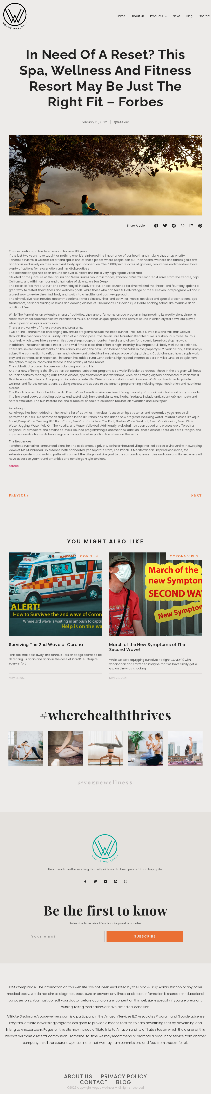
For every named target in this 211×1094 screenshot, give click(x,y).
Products (156, 16)
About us (137, 16)
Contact (205, 16)
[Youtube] (105, 881)
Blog (189, 16)
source (14, 466)
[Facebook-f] (85, 881)
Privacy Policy (124, 1077)
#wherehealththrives (106, 714)
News (176, 16)
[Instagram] (125, 881)
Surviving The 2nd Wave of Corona (46, 644)
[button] (156, 226)
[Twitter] (95, 881)
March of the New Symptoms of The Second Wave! (147, 647)
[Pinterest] (115, 881)
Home (121, 16)
